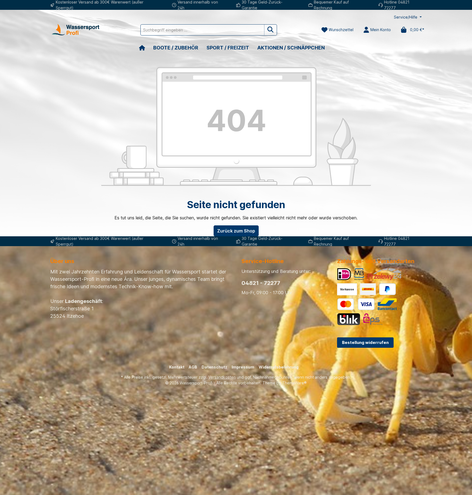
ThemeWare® (294, 383)
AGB (193, 367)
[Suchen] (270, 30)
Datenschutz (214, 367)
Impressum (243, 367)
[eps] (373, 319)
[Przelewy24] (384, 274)
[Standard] (368, 289)
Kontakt (176, 367)
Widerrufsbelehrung (279, 367)
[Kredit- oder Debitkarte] (356, 304)
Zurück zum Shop (236, 231)
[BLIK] (348, 319)
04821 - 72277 (260, 283)
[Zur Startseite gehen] (74, 29)
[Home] (146, 48)
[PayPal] (387, 289)
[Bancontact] (387, 304)
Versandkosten (222, 377)
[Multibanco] (359, 274)
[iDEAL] (344, 274)
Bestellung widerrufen (365, 342)
